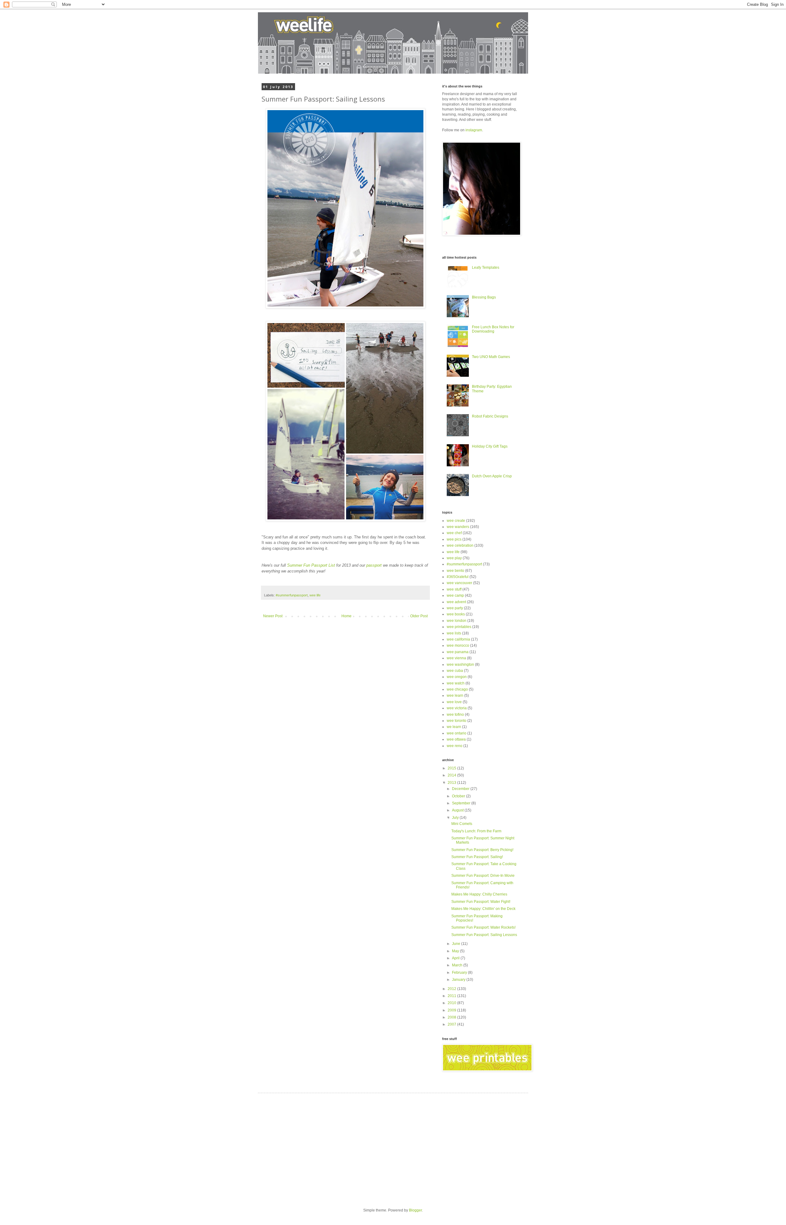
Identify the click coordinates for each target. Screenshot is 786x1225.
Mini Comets (461, 824)
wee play (454, 558)
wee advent (456, 602)
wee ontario (456, 733)
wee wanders (458, 527)
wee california (458, 639)
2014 (452, 775)
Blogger (415, 1210)
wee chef (454, 533)
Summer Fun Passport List (311, 565)
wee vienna (456, 658)
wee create (456, 520)
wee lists (454, 633)
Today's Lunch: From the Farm (476, 831)
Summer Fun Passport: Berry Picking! (482, 850)
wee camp (455, 595)
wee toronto (456, 720)
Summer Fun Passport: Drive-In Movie (483, 875)
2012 (452, 989)
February (460, 972)
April (456, 958)
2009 (452, 1010)
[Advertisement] (318, 1145)
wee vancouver (459, 583)
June (456, 944)
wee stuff (454, 589)
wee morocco (458, 645)
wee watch (456, 683)
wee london (456, 620)
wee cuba (455, 670)
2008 (452, 1017)
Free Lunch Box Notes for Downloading (493, 329)
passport (374, 565)
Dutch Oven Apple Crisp (492, 476)
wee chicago (457, 689)
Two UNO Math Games (491, 357)
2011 (452, 996)
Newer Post (272, 616)
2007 (452, 1024)
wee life (315, 595)
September (461, 803)
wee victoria (457, 708)
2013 (452, 782)
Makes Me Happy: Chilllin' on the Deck (483, 909)
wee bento (455, 570)
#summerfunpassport (292, 595)
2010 (452, 1003)
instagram (473, 130)
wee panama (458, 652)
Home (346, 616)
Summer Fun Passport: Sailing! (477, 857)
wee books (456, 614)
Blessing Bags (484, 297)
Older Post (419, 616)
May (456, 951)
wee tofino (455, 714)
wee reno (454, 746)
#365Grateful (458, 577)
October (459, 796)
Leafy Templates (485, 267)
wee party (455, 608)
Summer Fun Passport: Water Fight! (480, 901)
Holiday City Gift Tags (490, 446)
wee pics (454, 539)
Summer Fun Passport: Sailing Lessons (484, 935)
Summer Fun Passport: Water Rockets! (483, 927)
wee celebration (460, 545)
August (458, 810)
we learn (454, 727)
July (456, 817)
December (461, 789)
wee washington (460, 664)
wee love (454, 702)
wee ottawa (456, 739)
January (459, 979)
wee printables (459, 627)
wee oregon (457, 677)
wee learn (455, 695)
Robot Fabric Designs (490, 416)
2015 (452, 768)
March (457, 965)
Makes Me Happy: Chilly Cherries (479, 894)
